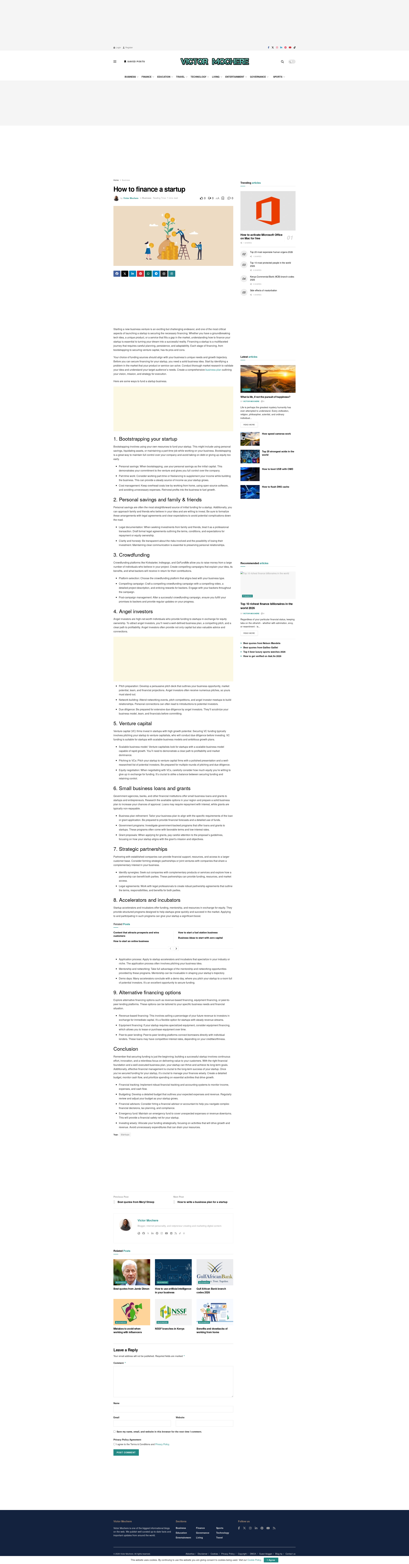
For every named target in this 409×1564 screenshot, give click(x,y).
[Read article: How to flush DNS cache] (250, 492)
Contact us (291, 1553)
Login (118, 47)
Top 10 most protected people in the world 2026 (270, 264)
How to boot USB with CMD (277, 469)
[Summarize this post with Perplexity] (171, 274)
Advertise (190, 1553)
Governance (258, 76)
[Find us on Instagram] (277, 47)
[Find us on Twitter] (273, 47)
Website (180, 1417)
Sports (277, 76)
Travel (180, 76)
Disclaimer (202, 1553)
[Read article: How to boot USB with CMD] (250, 474)
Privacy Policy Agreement (127, 1439)
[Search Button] (282, 62)
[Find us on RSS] (274, 1528)
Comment (119, 1362)
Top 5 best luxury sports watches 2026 (264, 651)
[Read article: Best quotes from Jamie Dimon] (131, 1272)
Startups (125, 1134)
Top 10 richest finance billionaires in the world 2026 (266, 606)
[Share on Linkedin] (132, 274)
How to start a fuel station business (198, 932)
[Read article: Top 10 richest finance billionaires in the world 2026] (268, 585)
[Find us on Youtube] (290, 47)
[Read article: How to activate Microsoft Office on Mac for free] (268, 211)
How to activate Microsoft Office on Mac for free (261, 236)
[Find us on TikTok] (295, 47)
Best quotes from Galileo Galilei (260, 647)
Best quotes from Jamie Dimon (131, 1288)
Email (116, 1417)
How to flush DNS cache (275, 486)
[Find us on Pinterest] (285, 47)
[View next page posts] (176, 948)
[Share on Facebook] (116, 274)
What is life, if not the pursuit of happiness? (265, 397)
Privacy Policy (162, 1444)
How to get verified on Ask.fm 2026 (262, 656)
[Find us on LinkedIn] (281, 47)
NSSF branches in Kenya (169, 1328)
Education (163, 76)
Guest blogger (265, 1553)
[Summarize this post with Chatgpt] (163, 274)
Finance (146, 76)
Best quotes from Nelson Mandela (261, 643)
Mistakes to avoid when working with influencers (127, 1330)
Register (129, 47)
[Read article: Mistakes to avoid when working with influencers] (131, 1312)
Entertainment (234, 76)
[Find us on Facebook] (268, 47)
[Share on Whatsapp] (148, 274)
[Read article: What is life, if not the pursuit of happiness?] (268, 379)
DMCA (253, 1553)
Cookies (214, 1553)
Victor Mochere (130, 197)
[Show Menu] (114, 61)
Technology (198, 76)
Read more (250, 424)
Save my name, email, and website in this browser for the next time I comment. (159, 1431)
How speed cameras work (276, 433)
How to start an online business (131, 941)
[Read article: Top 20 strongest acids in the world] (250, 456)
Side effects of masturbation (263, 290)
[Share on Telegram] (156, 274)
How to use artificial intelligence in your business (173, 1290)
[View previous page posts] (170, 948)
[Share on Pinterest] (140, 274)
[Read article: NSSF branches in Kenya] (173, 1312)
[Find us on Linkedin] (256, 1528)
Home (116, 180)
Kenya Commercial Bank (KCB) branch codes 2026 (272, 278)
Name (116, 1403)
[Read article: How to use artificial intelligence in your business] (173, 1272)
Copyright (242, 1553)
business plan (213, 369)
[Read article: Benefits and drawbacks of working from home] (215, 1312)
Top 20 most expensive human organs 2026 (271, 252)
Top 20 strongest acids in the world (278, 453)
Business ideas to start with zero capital (200, 937)
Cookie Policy (254, 1559)
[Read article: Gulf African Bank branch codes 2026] (215, 1272)
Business (130, 76)
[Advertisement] (204, 22)
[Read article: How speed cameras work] (250, 439)
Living (216, 76)
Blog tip (278, 1553)
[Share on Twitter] (124, 274)
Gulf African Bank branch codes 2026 (211, 1290)
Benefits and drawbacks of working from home (212, 1330)
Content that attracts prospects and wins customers (136, 934)
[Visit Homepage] (215, 61)
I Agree (271, 1559)
